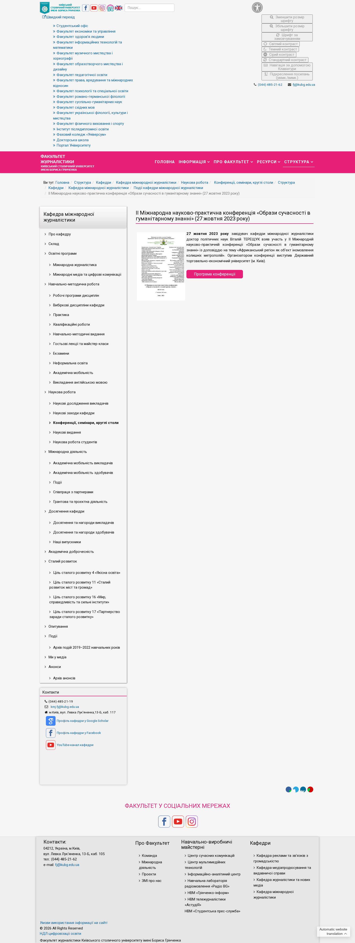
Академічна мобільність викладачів (82, 463)
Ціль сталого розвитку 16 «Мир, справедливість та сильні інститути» (79, 599)
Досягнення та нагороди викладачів (83, 523)
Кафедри (103, 182)
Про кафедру (59, 234)
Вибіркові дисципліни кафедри (78, 305)
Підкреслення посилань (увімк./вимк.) (289, 76)
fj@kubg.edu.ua (304, 84)
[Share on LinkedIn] (303, 789)
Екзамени (60, 353)
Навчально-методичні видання (78, 334)
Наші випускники (66, 542)
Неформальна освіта (70, 363)
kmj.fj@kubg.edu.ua (65, 707)
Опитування (58, 626)
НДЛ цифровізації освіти (60, 933)
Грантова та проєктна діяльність (79, 502)
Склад (53, 244)
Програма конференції (214, 274)
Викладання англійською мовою (79, 382)
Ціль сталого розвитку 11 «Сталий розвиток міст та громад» (79, 585)
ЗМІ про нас (152, 881)
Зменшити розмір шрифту (289, 19)
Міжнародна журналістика (74, 265)
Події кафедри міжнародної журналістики (168, 188)
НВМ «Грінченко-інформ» (208, 893)
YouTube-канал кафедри (75, 745)
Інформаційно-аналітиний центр (214, 874)
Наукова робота (194, 182)
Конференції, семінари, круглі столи (243, 182)
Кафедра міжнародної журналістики (146, 182)
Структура (296, 162)
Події (57, 482)
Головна (165, 162)
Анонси (54, 667)
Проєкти (149, 874)
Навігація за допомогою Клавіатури (290, 67)
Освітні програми (62, 253)
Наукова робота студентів (74, 442)
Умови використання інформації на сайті (73, 923)
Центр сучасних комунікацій (211, 855)
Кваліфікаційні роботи (71, 324)
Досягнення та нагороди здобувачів (83, 532)
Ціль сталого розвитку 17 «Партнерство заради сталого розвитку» (84, 614)
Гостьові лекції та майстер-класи (80, 344)
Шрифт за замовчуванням (287, 37)
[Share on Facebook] (288, 789)
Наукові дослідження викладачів (80, 403)
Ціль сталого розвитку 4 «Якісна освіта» (86, 572)
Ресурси (267, 162)
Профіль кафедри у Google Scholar (82, 721)
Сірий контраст (281, 54)
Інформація (192, 162)
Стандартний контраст (287, 60)
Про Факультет (231, 162)
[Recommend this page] (310, 789)
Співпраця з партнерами (72, 492)
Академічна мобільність (72, 373)
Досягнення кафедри (66, 511)
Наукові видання (66, 432)
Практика (60, 315)
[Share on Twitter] (296, 789)
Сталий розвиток (62, 561)
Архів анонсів (63, 678)
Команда (149, 855)
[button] (282, 7)
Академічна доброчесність (71, 551)
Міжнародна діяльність (67, 452)
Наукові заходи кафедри (73, 413)
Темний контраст (282, 49)
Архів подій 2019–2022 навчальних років (86, 647)
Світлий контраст (283, 44)
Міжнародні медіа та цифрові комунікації (86, 274)
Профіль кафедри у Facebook (79, 733)
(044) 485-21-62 (270, 84)
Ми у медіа (57, 657)
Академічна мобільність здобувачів (82, 473)
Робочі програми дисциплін (75, 295)
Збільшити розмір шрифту (289, 28)
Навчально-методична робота (73, 284)
